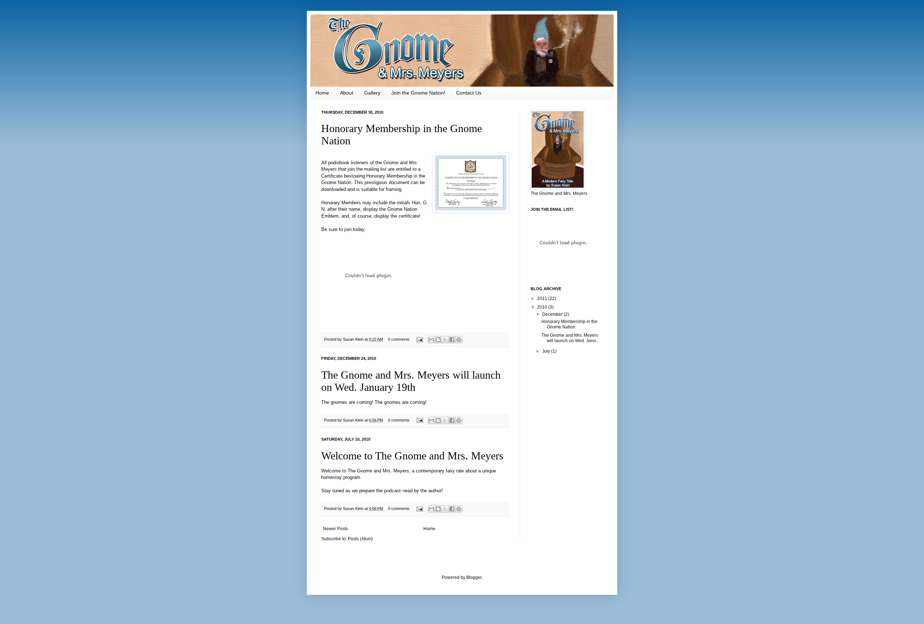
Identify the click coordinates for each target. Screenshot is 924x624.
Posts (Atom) (360, 538)
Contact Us (468, 93)
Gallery (372, 93)
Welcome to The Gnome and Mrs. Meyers (412, 456)
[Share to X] (445, 339)
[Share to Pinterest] (458, 339)
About (346, 93)
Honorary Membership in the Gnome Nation (569, 324)
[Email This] (431, 339)
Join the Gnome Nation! (418, 93)
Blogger (473, 577)
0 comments (399, 339)
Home (322, 93)
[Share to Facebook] (452, 339)
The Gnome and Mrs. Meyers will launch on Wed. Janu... (570, 338)
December (553, 314)
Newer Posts (335, 528)
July (546, 351)
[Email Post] (419, 339)
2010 (542, 307)
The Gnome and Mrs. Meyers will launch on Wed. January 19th (411, 381)
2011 (542, 298)
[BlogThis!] (438, 339)
